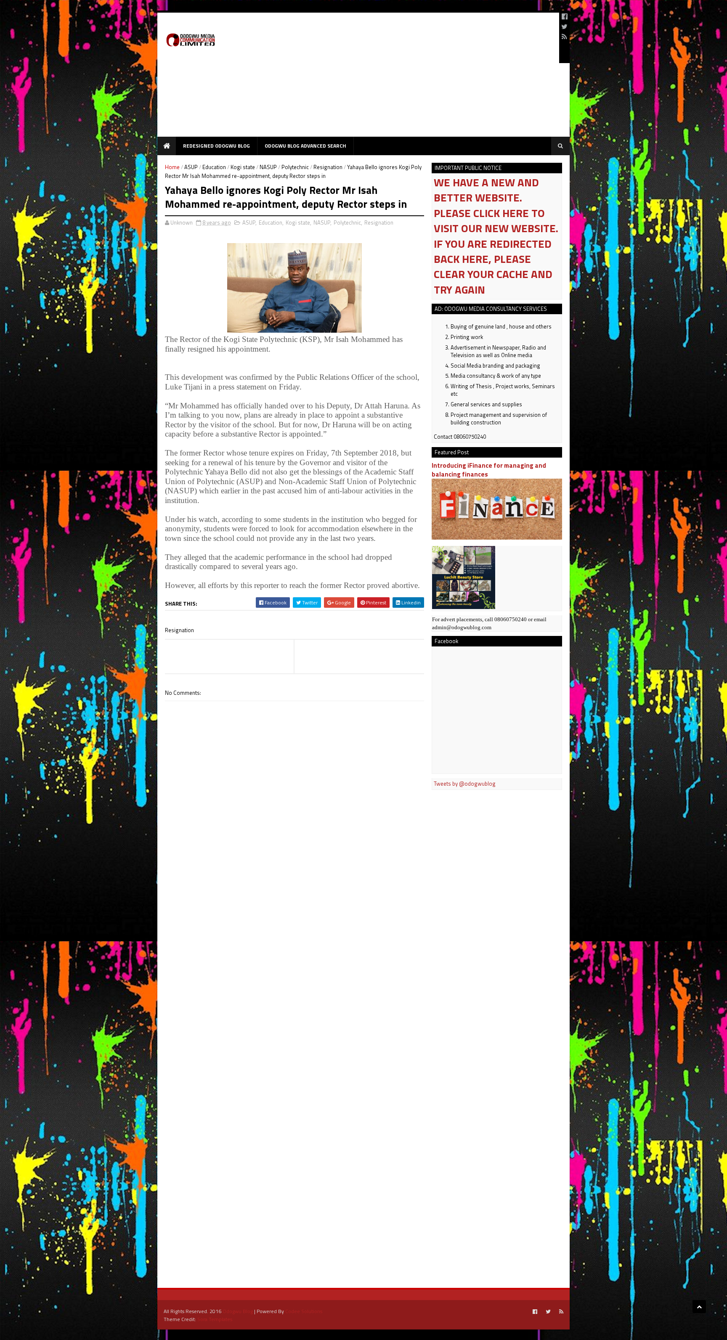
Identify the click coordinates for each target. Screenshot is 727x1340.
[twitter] (564, 26)
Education (214, 167)
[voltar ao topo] (699, 1306)
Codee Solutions (303, 1311)
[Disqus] (294, 941)
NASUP (268, 167)
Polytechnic (295, 167)
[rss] (564, 37)
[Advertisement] (400, 78)
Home (172, 167)
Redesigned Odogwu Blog (216, 146)
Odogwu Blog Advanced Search (305, 146)
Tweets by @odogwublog (465, 783)
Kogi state (243, 167)
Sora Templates (214, 1319)
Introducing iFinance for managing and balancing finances (489, 470)
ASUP (191, 167)
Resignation (327, 167)
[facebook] (565, 16)
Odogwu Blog (238, 1311)
